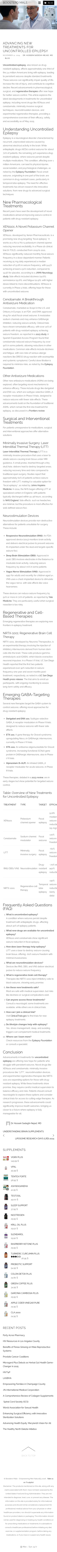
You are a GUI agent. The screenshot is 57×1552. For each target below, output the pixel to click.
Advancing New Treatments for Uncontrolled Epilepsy (25, 47)
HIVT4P (6, 1372)
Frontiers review (37, 410)
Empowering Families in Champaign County (24, 1384)
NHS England (12, 500)
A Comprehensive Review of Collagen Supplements (28, 1396)
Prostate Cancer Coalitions (16, 1356)
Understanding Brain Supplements (23, 1131)
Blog (7, 58)
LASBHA (7, 1378)
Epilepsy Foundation (26, 172)
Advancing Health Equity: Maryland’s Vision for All (27, 1423)
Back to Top (29, 1455)
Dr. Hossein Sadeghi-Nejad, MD (38, 55)
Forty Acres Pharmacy (14, 1335)
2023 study (41, 334)
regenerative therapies (27, 91)
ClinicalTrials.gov (19, 1016)
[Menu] (40, 3)
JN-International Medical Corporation (21, 1390)
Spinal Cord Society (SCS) (15, 1401)
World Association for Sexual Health (20, 1407)
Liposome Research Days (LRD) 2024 (34, 1139)
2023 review (37, 777)
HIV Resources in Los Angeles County (21, 1341)
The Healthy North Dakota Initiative (20, 1429)
